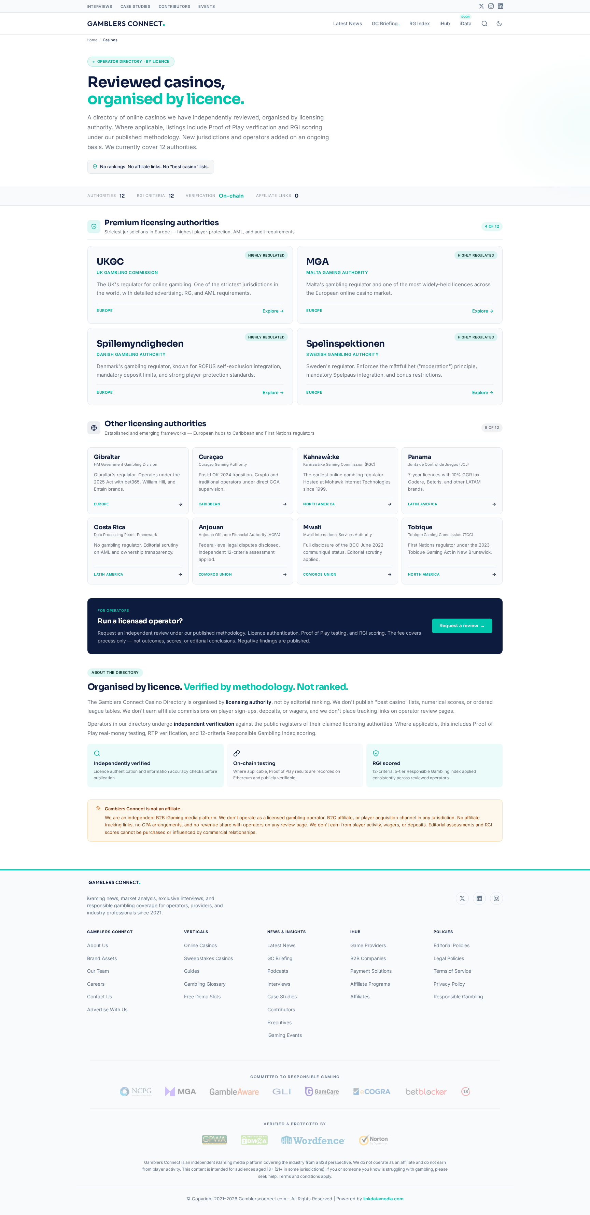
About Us (97, 945)
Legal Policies (449, 958)
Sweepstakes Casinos (208, 958)
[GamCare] (322, 1091)
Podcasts (277, 971)
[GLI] (282, 1091)
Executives (279, 1022)
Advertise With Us (107, 1009)
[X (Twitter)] (462, 898)
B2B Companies (368, 958)
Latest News (347, 23)
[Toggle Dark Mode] (499, 23)
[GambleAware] (234, 1091)
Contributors (175, 6)
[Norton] (373, 1139)
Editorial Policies (451, 945)
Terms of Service (452, 971)
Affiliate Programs (370, 984)
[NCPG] (136, 1091)
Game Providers (368, 945)
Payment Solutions (371, 971)
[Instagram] (491, 6)
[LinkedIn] (500, 6)
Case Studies (136, 6)
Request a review (462, 625)
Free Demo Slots (202, 996)
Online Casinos (200, 945)
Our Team (98, 971)
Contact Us (99, 996)
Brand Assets (102, 958)
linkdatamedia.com (383, 1198)
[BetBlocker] (426, 1091)
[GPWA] (214, 1140)
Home (92, 40)
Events (206, 6)
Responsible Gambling (458, 996)
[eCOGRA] (371, 1091)
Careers (95, 984)
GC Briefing (385, 23)
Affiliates (359, 996)
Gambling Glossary (205, 984)
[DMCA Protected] (254, 1140)
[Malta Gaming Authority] (180, 1091)
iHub (444, 23)
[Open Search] (484, 23)
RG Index (419, 23)
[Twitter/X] (481, 6)
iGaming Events (284, 1035)
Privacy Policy (449, 984)
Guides (191, 971)
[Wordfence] (313, 1140)
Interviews (99, 6)
